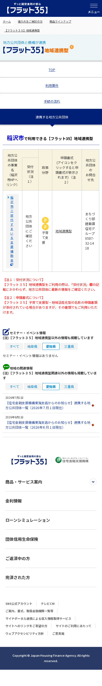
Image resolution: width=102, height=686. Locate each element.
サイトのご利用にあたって (73, 626)
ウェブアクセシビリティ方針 (24, 633)
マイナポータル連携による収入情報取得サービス (38, 618)
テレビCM (48, 603)
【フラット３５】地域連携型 (22, 30)
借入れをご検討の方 (30, 21)
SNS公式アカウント (18, 603)
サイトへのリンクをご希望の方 (26, 626)
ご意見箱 (58, 633)
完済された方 (17, 577)
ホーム (7, 21)
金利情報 (13, 501)
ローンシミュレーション (27, 520)
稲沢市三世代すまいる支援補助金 (11, 228)
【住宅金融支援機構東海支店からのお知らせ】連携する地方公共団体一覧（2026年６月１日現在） (47, 424)
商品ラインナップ (60, 21)
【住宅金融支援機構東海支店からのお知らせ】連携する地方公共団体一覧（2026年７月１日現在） (47, 405)
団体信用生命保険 (21, 539)
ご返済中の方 (17, 558)
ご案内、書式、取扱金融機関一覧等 (29, 611)
